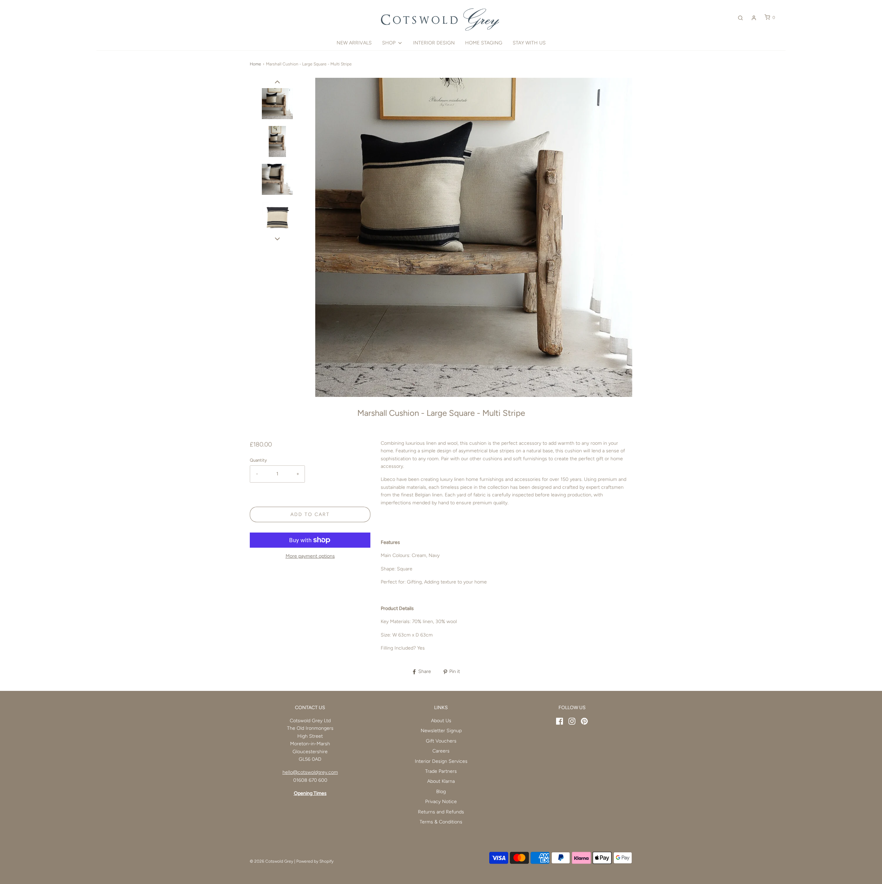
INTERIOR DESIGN (434, 43)
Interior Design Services (441, 761)
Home (255, 64)
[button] (277, 82)
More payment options (310, 556)
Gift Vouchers (441, 741)
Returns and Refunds (441, 812)
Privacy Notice (441, 801)
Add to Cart (310, 514)
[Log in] (754, 18)
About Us (441, 721)
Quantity (258, 460)
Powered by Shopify (315, 861)
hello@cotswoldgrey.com (310, 772)
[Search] (740, 18)
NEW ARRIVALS (354, 43)
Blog (441, 791)
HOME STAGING (483, 43)
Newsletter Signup (441, 731)
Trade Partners (441, 771)
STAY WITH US (529, 43)
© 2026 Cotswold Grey (271, 861)
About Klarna (441, 781)
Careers (441, 751)
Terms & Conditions (441, 822)
